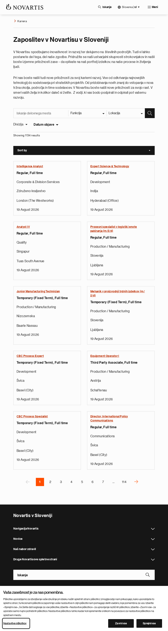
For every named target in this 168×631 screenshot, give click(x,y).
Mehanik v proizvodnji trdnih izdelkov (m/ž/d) (117, 293)
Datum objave (44, 124)
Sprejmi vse (149, 623)
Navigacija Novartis (153, 529)
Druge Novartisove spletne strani (153, 560)
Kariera (22, 21)
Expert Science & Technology (109, 166)
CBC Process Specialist (32, 416)
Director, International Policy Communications (109, 418)
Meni (155, 7)
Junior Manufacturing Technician (38, 291)
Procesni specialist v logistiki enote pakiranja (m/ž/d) (113, 229)
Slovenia (129, 7)
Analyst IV (23, 227)
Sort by (86, 151)
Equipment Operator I (104, 356)
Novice (153, 539)
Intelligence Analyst (30, 166)
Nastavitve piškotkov (15, 623)
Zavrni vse (121, 623)
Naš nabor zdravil (153, 549)
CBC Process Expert (30, 356)
